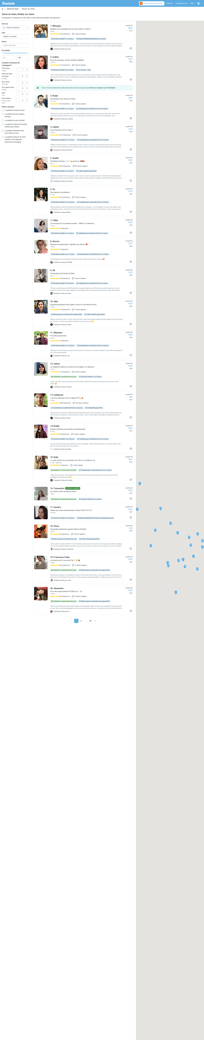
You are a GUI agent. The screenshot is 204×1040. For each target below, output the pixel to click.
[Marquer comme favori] (130, 48)
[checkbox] (3, 110)
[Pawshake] (8, 3)
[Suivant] (95, 621)
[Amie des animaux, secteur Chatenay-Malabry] (83, 68)
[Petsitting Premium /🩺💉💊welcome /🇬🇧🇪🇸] (83, 169)
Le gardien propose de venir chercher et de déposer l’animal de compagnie (15, 139)
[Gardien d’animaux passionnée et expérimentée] (83, 437)
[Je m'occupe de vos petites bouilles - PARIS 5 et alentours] (83, 226)
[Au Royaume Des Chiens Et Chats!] (83, 107)
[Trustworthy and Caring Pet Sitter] (83, 281)
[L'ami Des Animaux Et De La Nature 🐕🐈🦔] (83, 406)
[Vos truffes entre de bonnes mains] (83, 493)
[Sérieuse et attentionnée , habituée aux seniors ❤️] (83, 251)
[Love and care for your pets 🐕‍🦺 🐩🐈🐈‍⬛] (83, 568)
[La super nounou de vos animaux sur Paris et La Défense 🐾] (83, 468)
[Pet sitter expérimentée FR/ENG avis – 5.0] (83, 599)
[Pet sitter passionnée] (83, 344)
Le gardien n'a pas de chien (15, 110)
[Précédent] (71, 621)
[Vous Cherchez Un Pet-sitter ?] (83, 138)
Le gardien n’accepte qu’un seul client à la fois (14, 132)
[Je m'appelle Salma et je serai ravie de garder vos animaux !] (83, 375)
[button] (183, 559)
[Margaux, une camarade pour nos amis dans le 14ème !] (83, 37)
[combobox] (15, 28)
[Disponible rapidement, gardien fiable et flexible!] (83, 537)
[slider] (2, 53)
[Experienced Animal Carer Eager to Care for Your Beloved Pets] (83, 313)
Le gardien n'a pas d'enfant (14, 120)
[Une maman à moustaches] (83, 200)
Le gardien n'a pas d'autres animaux (14, 115)
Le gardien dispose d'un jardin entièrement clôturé (16, 125)
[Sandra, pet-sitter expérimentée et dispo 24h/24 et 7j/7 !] (83, 512)
